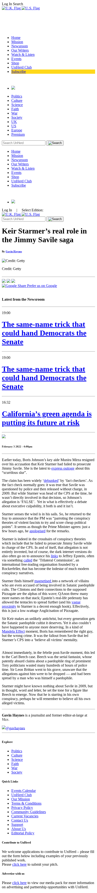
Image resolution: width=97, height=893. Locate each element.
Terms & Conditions (26, 803)
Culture (16, 100)
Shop (15, 63)
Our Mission (20, 799)
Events (16, 59)
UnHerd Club (21, 67)
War (14, 113)
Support (17, 825)
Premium (18, 134)
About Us (18, 829)
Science (17, 105)
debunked (51, 481)
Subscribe (18, 72)
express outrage (62, 468)
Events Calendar (23, 791)
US (13, 126)
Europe (16, 130)
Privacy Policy (22, 808)
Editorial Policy (22, 833)
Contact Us (19, 820)
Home (15, 38)
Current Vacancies (24, 816)
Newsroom (19, 46)
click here (19, 864)
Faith (15, 109)
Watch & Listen (23, 55)
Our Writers (20, 50)
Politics (16, 96)
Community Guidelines (28, 812)
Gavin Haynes (14, 251)
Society (16, 117)
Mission (17, 42)
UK (14, 122)
